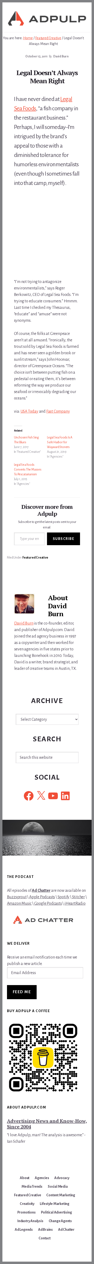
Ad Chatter (41, 890)
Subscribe (63, 539)
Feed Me (22, 992)
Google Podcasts (48, 903)
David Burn (24, 623)
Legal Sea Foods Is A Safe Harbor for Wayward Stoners (59, 442)
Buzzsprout (17, 897)
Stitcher (78, 897)
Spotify (64, 897)
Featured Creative (35, 557)
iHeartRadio (75, 903)
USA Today (29, 411)
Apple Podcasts (42, 897)
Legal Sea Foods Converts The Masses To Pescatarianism (27, 469)
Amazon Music (19, 903)
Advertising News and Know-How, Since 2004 (47, 1124)
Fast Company (58, 411)
